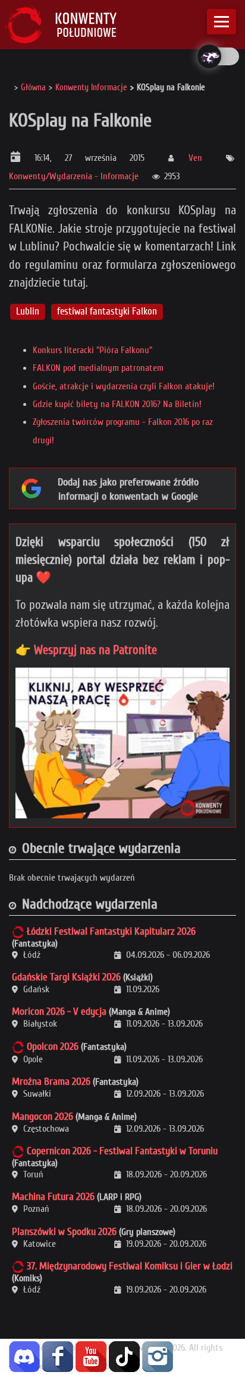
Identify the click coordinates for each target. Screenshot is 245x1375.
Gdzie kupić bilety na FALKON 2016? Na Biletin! (117, 404)
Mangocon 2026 (42, 1116)
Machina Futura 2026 (53, 1196)
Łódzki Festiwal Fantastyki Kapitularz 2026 (111, 931)
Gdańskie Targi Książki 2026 (66, 977)
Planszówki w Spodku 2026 (64, 1231)
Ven (195, 158)
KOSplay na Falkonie (80, 120)
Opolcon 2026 (52, 1046)
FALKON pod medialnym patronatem (98, 368)
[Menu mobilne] (221, 21)
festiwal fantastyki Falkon (107, 311)
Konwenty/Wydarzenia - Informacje (74, 176)
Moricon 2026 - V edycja (59, 1011)
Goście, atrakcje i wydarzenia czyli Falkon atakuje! (124, 386)
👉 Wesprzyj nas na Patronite (86, 650)
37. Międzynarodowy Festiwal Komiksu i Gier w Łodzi (130, 1266)
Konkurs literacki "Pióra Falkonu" (92, 350)
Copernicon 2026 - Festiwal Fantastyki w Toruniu (122, 1151)
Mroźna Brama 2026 (51, 1081)
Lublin (27, 311)
